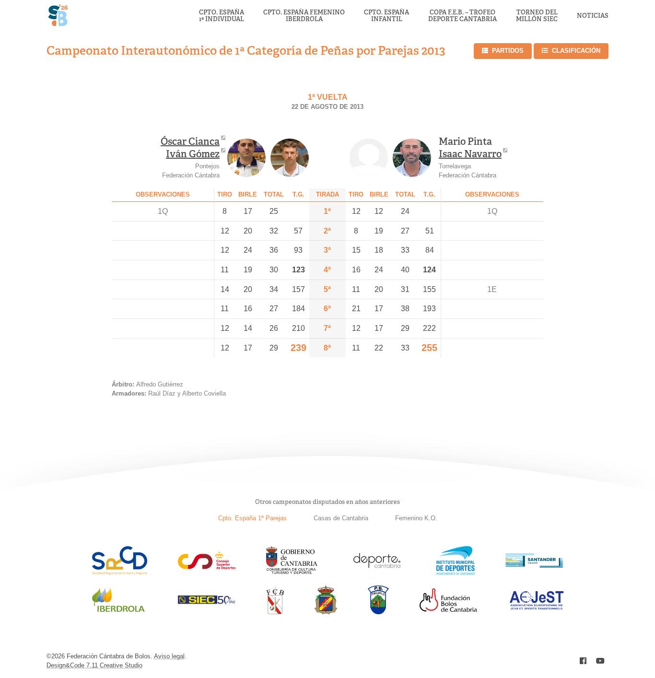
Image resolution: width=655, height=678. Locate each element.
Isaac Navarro (470, 154)
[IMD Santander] (455, 572)
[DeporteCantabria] (377, 572)
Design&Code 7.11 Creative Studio (94, 665)
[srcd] (119, 572)
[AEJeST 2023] (536, 608)
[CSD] (206, 567)
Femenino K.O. (416, 518)
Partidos (508, 50)
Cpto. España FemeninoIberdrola (304, 16)
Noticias (592, 15)
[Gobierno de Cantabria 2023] (291, 572)
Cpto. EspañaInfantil (386, 16)
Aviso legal (169, 656)
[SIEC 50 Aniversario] (206, 602)
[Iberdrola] (118, 612)
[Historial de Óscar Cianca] (246, 158)
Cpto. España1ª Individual (221, 16)
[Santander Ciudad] (534, 565)
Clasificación (576, 50)
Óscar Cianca (190, 141)
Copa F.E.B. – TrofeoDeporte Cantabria (462, 16)
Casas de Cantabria (341, 518)
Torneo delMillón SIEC (537, 16)
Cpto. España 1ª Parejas (252, 518)
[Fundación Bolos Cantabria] (448, 609)
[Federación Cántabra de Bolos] (275, 612)
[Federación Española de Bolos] (326, 612)
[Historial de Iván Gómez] (289, 158)
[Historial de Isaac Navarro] (412, 158)
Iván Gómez (193, 154)
